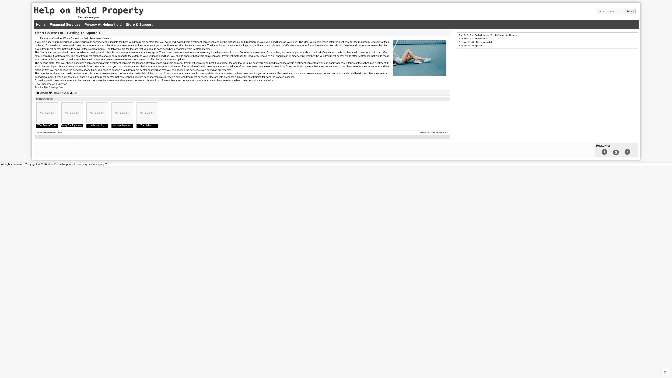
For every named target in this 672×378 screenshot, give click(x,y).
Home (41, 24)
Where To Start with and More (435, 133)
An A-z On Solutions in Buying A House (488, 35)
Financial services (65, 24)
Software (44, 93)
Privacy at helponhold (103, 24)
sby (75, 93)
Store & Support (139, 24)
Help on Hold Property (89, 10)
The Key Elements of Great (48, 133)
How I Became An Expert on (51, 83)
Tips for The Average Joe (49, 87)
